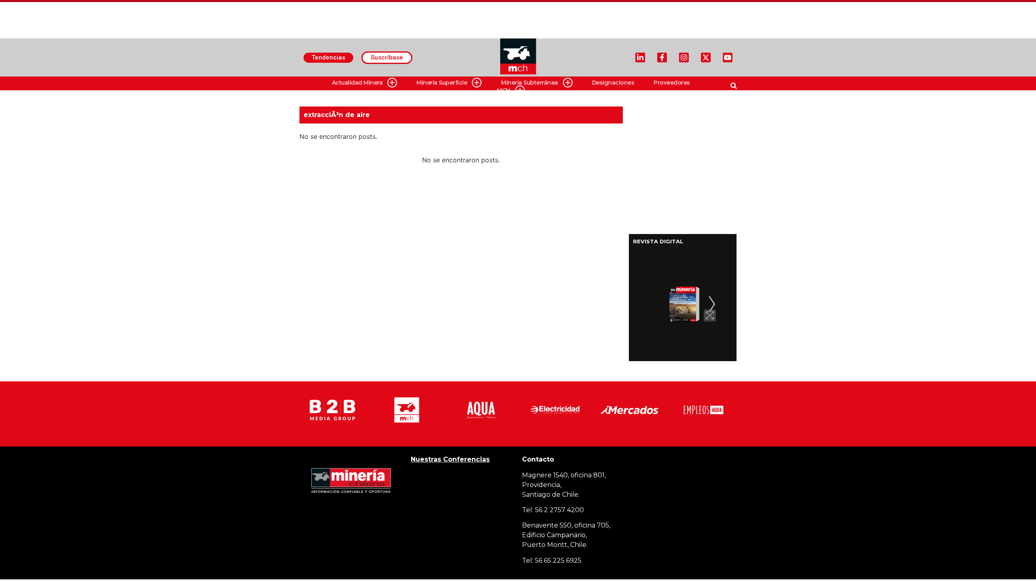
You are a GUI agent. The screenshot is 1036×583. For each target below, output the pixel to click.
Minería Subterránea (529, 82)
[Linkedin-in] (640, 57)
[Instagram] (684, 57)
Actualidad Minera (357, 82)
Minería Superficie (441, 82)
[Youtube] (727, 57)
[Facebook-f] (662, 57)
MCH (503, 90)
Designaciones (613, 82)
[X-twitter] (706, 57)
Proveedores (672, 82)
